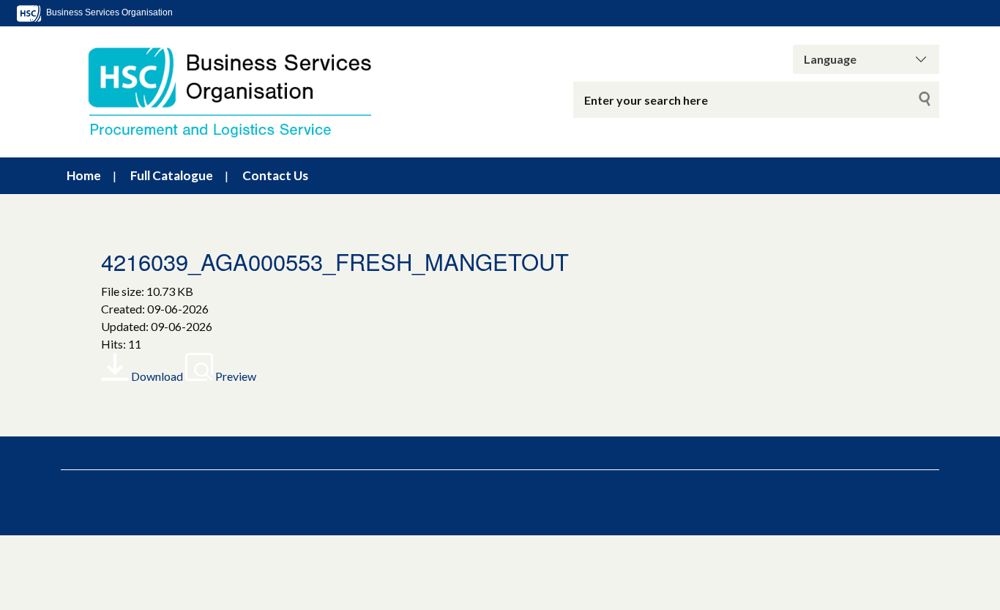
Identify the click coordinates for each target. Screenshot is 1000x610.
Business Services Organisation (108, 12)
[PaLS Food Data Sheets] (243, 92)
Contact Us (275, 175)
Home (84, 175)
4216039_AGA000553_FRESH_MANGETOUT (335, 261)
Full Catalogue (171, 175)
